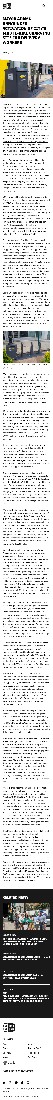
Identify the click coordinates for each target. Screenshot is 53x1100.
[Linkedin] (28, 1082)
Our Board (32, 1057)
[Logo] (7, 9)
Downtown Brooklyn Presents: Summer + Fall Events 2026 (23, 976)
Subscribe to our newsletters (18, 1071)
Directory (7, 1053)
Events (6, 1048)
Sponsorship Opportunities (9, 1063)
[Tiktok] (22, 1082)
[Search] (43, 6)
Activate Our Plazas (37, 1048)
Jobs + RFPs (33, 1053)
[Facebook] (17, 1082)
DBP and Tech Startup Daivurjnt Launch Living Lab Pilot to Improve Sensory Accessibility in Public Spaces (26, 997)
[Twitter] (4, 1082)
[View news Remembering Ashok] (26, 916)
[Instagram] (10, 1082)
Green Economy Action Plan (33, 209)
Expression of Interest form (21, 314)
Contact (31, 1044)
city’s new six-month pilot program (21, 123)
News (5, 1057)
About (5, 1044)
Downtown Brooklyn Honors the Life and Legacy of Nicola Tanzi (26, 958)
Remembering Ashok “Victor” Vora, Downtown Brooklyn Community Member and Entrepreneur (25, 941)
